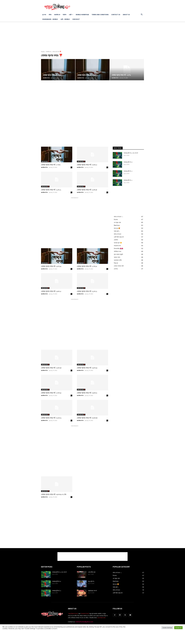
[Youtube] (130, 615)
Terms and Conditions (100, 14)
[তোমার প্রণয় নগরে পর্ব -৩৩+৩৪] (92, 407)
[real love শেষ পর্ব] (82, 593)
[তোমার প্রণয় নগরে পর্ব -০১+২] (58, 69)
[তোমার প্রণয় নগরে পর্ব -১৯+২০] (56, 281)
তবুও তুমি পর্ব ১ (91, 581)
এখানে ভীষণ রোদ (91, 572)
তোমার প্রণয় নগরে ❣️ (45, 161)
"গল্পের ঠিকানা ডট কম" (73, 613)
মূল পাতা (44, 14)
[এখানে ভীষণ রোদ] (82, 574)
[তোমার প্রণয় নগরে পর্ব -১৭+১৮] (92, 256)
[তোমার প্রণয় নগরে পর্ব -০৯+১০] (92, 154)
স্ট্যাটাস (64, 14)
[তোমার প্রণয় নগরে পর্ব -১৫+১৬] (56, 256)
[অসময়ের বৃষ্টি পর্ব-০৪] (117, 164)
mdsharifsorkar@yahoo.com (84, 622)
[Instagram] (120, 615)
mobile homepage (82, 14)
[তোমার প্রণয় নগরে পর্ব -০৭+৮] (56, 154)
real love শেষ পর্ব (92, 590)
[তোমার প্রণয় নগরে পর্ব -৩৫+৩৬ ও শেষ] (56, 484)
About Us (126, 14)
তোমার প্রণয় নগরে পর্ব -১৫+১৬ (51, 266)
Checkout (76, 19)
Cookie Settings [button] (167, 627)
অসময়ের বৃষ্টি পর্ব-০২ (128, 180)
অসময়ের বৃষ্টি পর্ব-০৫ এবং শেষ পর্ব (131, 153)
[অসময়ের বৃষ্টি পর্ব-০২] (117, 182)
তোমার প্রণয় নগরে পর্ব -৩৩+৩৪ (87, 418)
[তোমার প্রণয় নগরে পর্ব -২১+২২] (92, 281)
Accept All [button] (178, 627)
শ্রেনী (70, 14)
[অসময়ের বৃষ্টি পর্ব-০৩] (117, 173)
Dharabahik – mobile (50, 19)
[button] (141, 15)
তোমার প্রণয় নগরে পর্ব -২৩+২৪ (51, 368)
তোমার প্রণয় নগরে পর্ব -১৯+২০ (51, 291)
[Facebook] (115, 615)
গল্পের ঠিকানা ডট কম (46, 78)
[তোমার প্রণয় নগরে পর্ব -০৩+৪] (92, 69)
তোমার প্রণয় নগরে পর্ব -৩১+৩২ (51, 418)
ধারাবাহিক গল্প (57, 14)
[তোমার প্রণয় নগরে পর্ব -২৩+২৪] (56, 357)
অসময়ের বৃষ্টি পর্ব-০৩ (128, 171)
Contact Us (115, 14)
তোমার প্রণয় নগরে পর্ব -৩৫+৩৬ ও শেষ (53, 494)
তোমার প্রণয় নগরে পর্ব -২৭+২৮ (51, 393)
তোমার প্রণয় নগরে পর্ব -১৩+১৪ (87, 190)
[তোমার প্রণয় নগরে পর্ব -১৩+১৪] (92, 179)
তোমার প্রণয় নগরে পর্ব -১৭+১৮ (87, 266)
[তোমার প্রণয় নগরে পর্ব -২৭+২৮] (56, 382)
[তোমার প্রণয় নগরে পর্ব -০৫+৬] (127, 69)
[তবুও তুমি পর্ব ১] (82, 583)
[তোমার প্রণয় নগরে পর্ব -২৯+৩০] (92, 382)
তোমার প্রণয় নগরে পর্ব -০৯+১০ (87, 165)
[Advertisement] (109, 7)
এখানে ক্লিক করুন (101, 618)
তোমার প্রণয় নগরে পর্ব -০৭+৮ (51, 165)
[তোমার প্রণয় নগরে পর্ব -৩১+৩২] (56, 407)
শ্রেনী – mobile (65, 19)
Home (42, 51)
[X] (125, 615)
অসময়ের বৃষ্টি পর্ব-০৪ (128, 162)
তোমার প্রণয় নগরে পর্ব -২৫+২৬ (87, 368)
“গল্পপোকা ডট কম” (85, 613)
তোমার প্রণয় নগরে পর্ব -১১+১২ (51, 190)
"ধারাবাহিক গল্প (48, 51)
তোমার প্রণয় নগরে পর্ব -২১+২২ (87, 291)
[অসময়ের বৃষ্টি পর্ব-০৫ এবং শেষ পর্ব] (117, 155)
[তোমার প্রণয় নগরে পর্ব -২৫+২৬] (92, 357)
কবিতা (50, 14)
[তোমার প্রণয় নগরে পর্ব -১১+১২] (56, 179)
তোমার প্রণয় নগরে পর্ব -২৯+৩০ (87, 393)
